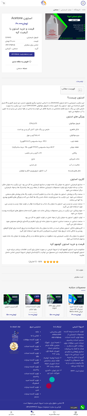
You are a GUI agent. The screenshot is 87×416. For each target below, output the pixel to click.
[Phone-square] (52, 379)
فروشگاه (76, 10)
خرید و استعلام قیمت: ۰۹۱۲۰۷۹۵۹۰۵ (21, 54)
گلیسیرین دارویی (11, 306)
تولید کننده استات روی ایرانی (33, 307)
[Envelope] (45, 379)
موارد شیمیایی (65, 10)
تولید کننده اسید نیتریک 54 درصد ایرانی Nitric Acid (76, 309)
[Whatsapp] (58, 379)
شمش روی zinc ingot (54, 307)
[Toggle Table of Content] (79, 90)
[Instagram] (48, 385)
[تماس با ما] (82, 407)
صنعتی (55, 10)
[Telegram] (55, 385)
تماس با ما (35, 336)
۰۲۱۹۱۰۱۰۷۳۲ (56, 334)
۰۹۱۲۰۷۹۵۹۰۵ (56, 337)
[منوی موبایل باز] (83, 3)
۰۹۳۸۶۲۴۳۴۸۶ (31, 407)
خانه (83, 10)
